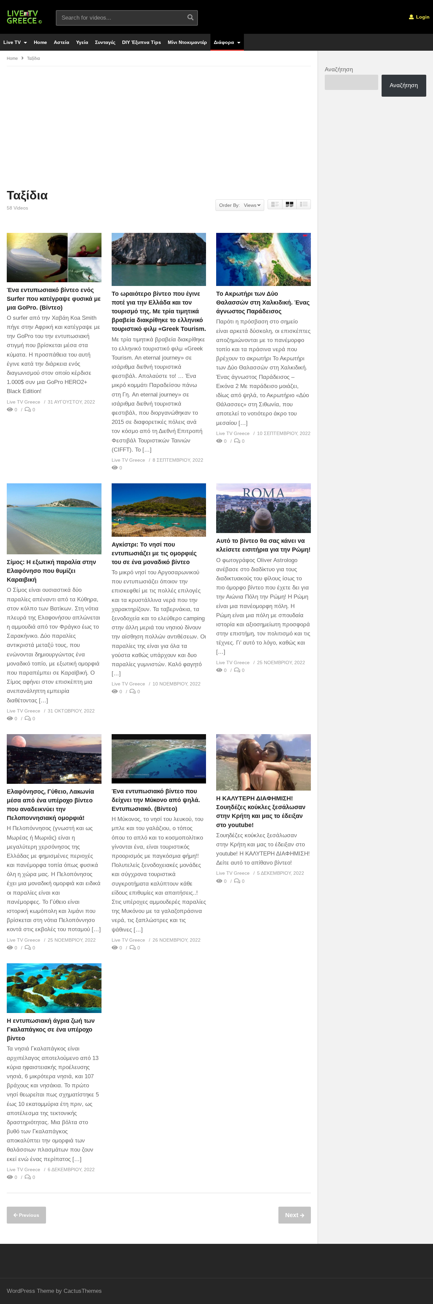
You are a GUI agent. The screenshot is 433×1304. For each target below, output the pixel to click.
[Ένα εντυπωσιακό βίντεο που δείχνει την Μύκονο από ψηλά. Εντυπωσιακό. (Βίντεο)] (159, 758)
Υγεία (82, 42)
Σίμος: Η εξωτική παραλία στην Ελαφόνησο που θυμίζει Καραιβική (51, 571)
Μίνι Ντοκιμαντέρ (187, 42)
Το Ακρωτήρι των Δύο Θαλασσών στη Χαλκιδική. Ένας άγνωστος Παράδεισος (263, 302)
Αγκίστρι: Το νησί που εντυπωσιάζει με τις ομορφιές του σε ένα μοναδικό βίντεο (154, 553)
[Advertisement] (159, 127)
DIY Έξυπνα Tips (141, 42)
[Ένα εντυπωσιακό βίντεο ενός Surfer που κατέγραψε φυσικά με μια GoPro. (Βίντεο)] (54, 257)
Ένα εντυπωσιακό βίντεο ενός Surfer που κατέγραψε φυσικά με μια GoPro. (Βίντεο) (54, 299)
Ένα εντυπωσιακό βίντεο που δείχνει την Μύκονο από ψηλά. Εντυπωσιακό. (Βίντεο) (156, 800)
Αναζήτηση (339, 69)
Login (422, 17)
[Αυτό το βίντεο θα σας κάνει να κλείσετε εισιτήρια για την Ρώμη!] (263, 508)
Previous (28, 1215)
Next (292, 1215)
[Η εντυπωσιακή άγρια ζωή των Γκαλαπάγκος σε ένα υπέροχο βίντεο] (54, 988)
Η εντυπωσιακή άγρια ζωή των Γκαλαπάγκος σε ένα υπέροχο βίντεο (51, 1029)
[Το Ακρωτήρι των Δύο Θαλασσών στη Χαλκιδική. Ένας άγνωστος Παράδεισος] (263, 259)
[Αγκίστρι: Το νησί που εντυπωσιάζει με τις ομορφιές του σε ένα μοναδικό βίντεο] (159, 509)
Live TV (12, 42)
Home (40, 42)
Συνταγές (105, 42)
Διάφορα (224, 42)
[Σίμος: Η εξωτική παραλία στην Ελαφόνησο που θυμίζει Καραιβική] (54, 518)
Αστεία (61, 42)
